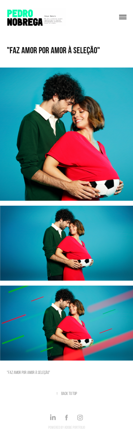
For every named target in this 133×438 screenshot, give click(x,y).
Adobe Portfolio (74, 427)
